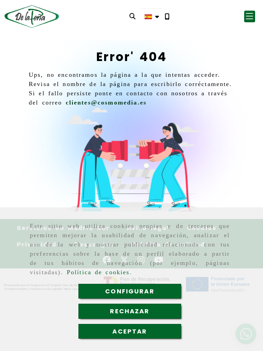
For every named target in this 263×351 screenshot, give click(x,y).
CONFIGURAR (129, 291)
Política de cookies (98, 272)
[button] (249, 16)
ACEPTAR (129, 331)
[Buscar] (132, 16)
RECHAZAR (129, 311)
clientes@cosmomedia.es (106, 102)
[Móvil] (167, 16)
